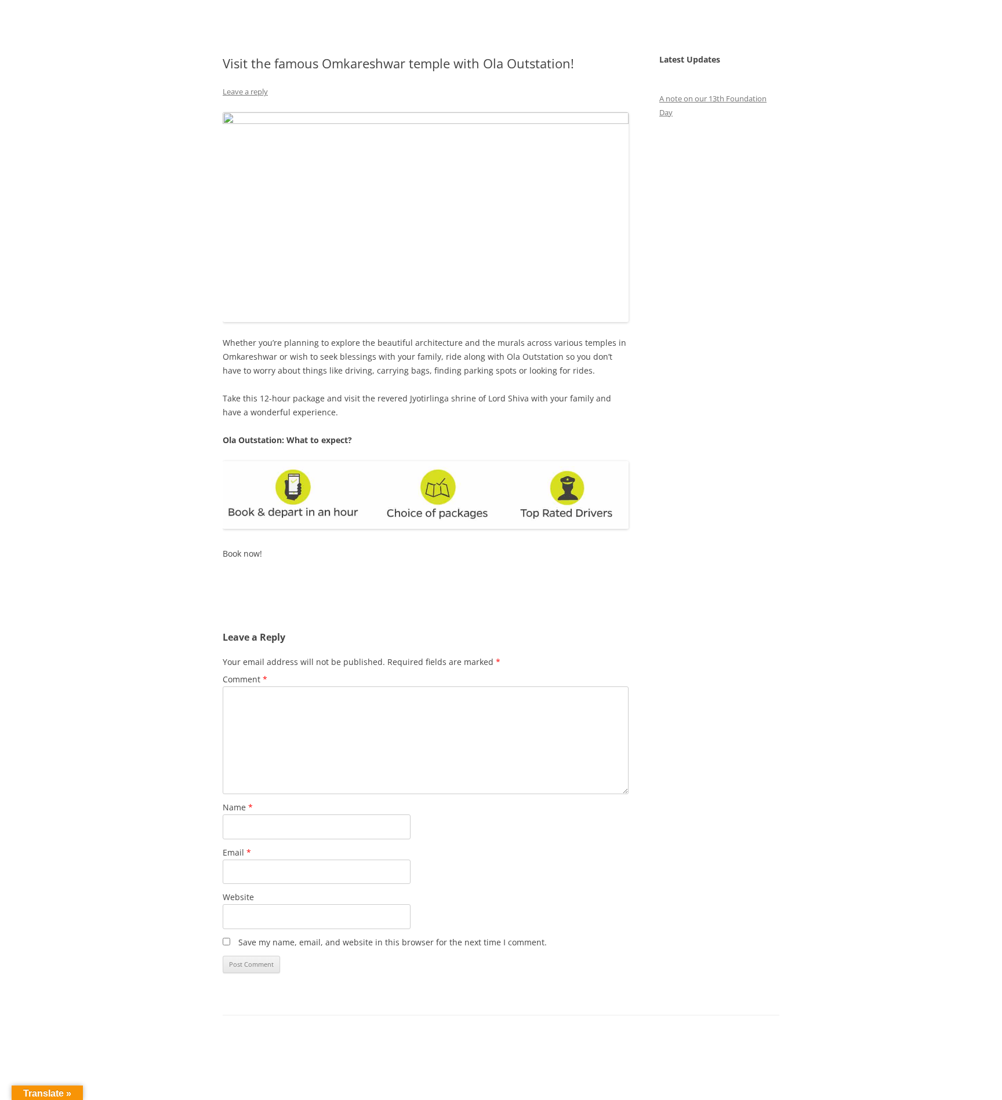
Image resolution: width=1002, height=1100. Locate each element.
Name (238, 807)
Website (238, 896)
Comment (245, 679)
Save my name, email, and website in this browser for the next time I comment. (392, 942)
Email (237, 852)
